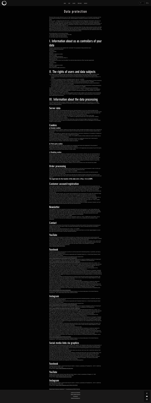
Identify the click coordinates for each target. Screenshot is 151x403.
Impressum (75, 396)
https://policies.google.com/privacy (57, 246)
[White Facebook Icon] (147, 393)
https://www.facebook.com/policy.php (64, 368)
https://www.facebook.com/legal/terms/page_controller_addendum (64, 261)
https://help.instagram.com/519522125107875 (60, 336)
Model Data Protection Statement (56, 389)
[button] (147, 3)
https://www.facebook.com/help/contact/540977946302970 (63, 258)
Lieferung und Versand (75, 392)
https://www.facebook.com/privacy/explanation (60, 290)
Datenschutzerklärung (75, 398)
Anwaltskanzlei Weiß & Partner (73, 389)
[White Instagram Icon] (147, 399)
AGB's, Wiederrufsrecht (75, 394)
